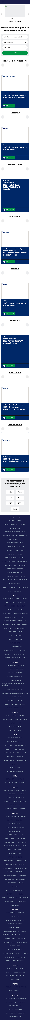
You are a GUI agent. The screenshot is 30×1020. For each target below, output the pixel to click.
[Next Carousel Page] (28, 14)
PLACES (15, 320)
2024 (20, 503)
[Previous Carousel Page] (2, 14)
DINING (15, 112)
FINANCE (15, 216)
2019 (10, 492)
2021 (10, 497)
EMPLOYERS (15, 164)
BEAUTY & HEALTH (15, 60)
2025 (15, 509)
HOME (15, 268)
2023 (10, 503)
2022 (20, 497)
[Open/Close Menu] (3, 2)
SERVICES (15, 372)
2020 (20, 492)
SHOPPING (15, 424)
